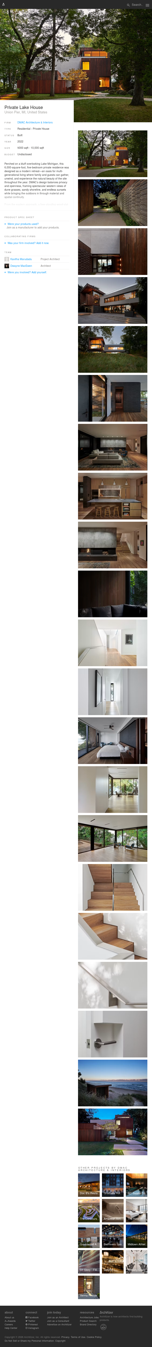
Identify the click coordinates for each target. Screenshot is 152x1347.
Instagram (33, 1328)
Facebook (33, 1317)
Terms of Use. (78, 1337)
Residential (23, 128)
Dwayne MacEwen (21, 266)
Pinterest (32, 1324)
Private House (41, 128)
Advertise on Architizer (59, 1324)
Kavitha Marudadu (21, 259)
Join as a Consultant (58, 1321)
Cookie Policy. (94, 1337)
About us (9, 1317)
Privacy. (65, 1337)
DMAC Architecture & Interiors (35, 122)
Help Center (11, 1328)
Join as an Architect (58, 1317)
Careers (9, 1324)
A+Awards (10, 1321)
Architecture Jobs (89, 1317)
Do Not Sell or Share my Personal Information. (29, 1340)
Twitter (31, 1321)
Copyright (60, 1340)
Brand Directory (88, 1324)
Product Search (88, 1321)
